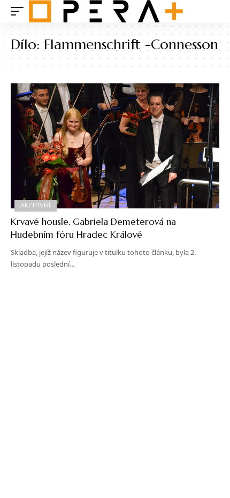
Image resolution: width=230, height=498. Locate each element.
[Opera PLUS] (106, 11)
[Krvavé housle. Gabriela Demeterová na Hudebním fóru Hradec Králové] (115, 145)
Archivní (35, 205)
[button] (20, 11)
